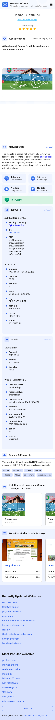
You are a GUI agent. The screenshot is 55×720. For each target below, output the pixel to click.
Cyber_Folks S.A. (16, 225)
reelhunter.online (11, 669)
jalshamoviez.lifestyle (13, 701)
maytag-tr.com (10, 664)
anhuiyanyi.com (10, 638)
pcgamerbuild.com (12, 611)
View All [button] (49, 147)
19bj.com (7, 692)
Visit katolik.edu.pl (27, 19)
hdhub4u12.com (11, 678)
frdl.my (6, 629)
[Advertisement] (27, 60)
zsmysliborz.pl (12, 565)
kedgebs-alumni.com (13, 625)
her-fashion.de (10, 682)
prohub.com (9, 660)
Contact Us (27, 708)
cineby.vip (7, 616)
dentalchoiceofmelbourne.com (18, 620)
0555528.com (9, 602)
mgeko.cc (7, 673)
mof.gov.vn (8, 696)
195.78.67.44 (14, 232)
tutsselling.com (10, 687)
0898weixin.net (10, 607)
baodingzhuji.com (11, 643)
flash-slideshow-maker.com (17, 634)
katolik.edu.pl (46, 157)
